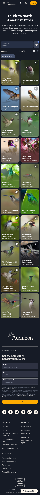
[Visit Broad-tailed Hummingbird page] (30, 150)
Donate (33, 3)
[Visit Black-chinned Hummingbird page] (10, 124)
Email (5, 364)
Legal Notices (10, 492)
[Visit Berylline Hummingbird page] (10, 176)
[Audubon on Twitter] (17, 412)
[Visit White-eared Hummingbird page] (30, 227)
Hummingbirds (7, 56)
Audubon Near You (9, 458)
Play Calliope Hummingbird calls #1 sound (36, 114)
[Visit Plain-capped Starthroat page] (30, 305)
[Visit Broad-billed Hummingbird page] (30, 176)
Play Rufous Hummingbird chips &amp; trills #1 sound (17, 88)
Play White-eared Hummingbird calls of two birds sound (36, 218)
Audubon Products (9, 462)
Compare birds (30, 491)
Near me (21, 3)
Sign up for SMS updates (27, 442)
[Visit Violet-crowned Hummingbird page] (10, 227)
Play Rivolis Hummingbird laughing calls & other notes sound (17, 244)
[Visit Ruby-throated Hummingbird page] (10, 72)
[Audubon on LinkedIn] (23, 412)
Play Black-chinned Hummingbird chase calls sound (17, 114)
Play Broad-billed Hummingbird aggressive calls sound (36, 166)
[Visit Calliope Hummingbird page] (30, 124)
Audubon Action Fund (10, 448)
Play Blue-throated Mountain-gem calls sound (17, 270)
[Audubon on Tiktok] (29, 412)
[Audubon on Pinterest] (36, 412)
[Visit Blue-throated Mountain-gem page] (10, 279)
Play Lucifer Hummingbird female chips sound (17, 192)
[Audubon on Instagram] (4, 412)
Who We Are (6, 427)
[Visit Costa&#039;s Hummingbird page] (10, 150)
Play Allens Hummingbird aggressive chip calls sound (36, 88)
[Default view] (34, 51)
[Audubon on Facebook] (10, 412)
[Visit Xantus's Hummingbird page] (10, 305)
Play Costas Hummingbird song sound (17, 140)
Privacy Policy (20, 492)
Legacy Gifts (6, 469)
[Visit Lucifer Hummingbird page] (10, 201)
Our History (6, 430)
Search (26, 3)
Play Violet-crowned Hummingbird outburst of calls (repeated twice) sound (17, 218)
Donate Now (6, 465)
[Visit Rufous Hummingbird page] (10, 98)
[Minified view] (37, 51)
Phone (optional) (8, 380)
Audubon (11, 3)
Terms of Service (12, 389)
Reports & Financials (9, 445)
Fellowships (25, 430)
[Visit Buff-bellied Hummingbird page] (30, 253)
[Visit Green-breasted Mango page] (30, 279)
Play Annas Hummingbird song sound (36, 63)
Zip (4, 372)
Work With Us (26, 427)
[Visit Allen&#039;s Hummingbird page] (30, 98)
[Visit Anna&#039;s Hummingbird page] (30, 72)
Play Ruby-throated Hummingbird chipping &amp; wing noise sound (17, 63)
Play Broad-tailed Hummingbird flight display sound (36, 140)
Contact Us (25, 437)
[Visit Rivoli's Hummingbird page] (10, 253)
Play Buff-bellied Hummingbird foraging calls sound (36, 244)
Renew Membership (9, 472)
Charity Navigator (20, 481)
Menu (4, 3)
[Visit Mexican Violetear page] (30, 201)
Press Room (25, 434)
